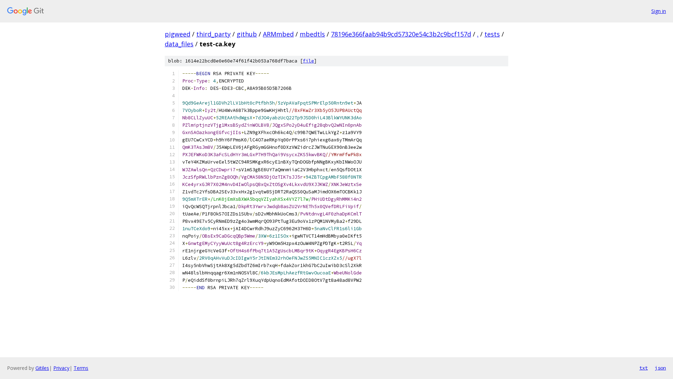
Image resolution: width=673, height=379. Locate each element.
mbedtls (312, 34)
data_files (179, 44)
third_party (213, 34)
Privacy (61, 368)
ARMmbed (278, 34)
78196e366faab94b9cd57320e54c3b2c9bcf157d (401, 34)
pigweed (177, 34)
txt (643, 368)
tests (492, 34)
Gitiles (42, 368)
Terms (81, 368)
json (660, 368)
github (247, 34)
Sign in (658, 11)
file (308, 61)
